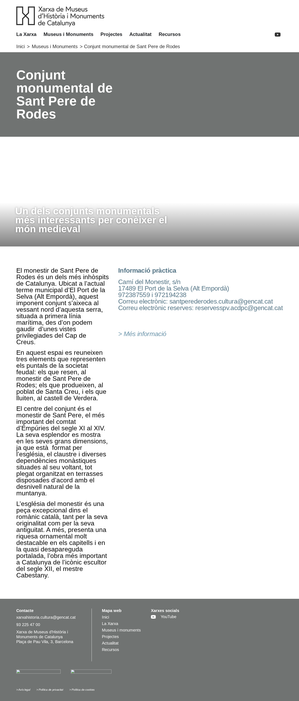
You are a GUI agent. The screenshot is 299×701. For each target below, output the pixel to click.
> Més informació (142, 333)
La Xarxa (110, 624)
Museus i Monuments (55, 46)
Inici (20, 46)
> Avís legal (23, 689)
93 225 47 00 (28, 624)
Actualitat (110, 643)
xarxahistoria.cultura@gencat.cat (46, 617)
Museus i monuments (121, 630)
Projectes (110, 637)
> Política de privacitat (49, 689)
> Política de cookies (82, 689)
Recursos (110, 650)
